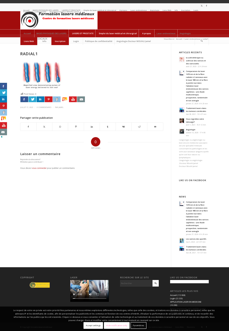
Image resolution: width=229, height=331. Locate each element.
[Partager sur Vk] (123, 127)
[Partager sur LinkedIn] (92, 127)
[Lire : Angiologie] (182, 131)
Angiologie (154, 10)
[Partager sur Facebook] (28, 127)
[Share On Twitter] (32, 99)
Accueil (173, 295)
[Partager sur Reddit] (139, 127)
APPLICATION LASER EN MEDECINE (185, 301)
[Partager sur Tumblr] (108, 127)
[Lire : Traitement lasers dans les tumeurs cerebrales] (182, 110)
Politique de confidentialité (34, 12)
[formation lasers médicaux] (59, 20)
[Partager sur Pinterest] (76, 127)
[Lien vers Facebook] (206, 5)
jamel (61, 107)
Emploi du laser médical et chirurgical (100, 10)
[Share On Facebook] (24, 99)
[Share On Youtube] (73, 99)
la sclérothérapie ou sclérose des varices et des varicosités (196, 60)
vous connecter (39, 168)
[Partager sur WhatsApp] (60, 127)
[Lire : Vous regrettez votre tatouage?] (182, 121)
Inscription (185, 10)
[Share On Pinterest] (48, 99)
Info (176, 10)
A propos (123, 10)
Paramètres (138, 325)
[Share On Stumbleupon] (65, 99)
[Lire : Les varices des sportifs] (182, 240)
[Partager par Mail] (155, 127)
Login (195, 10)
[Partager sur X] (44, 127)
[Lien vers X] (201, 5)
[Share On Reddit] (57, 99)
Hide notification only (116, 325)
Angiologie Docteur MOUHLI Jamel (64, 12)
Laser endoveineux (138, 10)
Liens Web (167, 10)
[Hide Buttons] (1, 137)
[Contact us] (81, 99)
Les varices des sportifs (196, 239)
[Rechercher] (202, 41)
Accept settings (93, 325)
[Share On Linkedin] (40, 99)
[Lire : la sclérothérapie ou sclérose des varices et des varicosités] (182, 59)
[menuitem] (100, 10)
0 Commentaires (44, 107)
